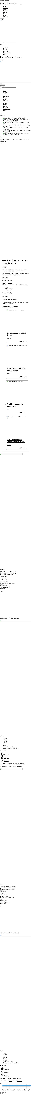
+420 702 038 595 (11, 573)
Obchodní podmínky (8, 746)
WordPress (19, 766)
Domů (1, 139)
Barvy (4, 54)
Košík (4, 744)
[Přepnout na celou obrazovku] (2, 1092)
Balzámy (21, 284)
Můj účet (5, 16)
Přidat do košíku (23, 341)
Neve (10, 766)
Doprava (5, 10)
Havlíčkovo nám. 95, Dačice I (8, 572)
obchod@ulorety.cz (10, 574)
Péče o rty (11, 139)
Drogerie (5, 47)
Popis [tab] (6, 287)
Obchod (2, 19)
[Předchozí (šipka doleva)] (0, 1093)
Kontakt (5, 15)
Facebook (6, 755)
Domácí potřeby (7, 52)
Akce (4, 9)
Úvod (4, 6)
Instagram (6, 758)
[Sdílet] (3, 1092)
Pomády (16, 139)
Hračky (5, 48)
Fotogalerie (6, 12)
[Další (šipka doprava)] (2, 1093)
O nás (4, 13)
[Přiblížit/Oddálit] (0, 1092)
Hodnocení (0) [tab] (8, 290)
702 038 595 (11, 3)
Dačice (3, 3)
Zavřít (1, 113)
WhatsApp (19, 3)
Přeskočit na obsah (4, 0)
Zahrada (5, 50)
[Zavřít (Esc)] (5, 1092)
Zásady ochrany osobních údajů (10, 748)
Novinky (5, 8)
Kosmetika (5, 51)
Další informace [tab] (8, 288)
